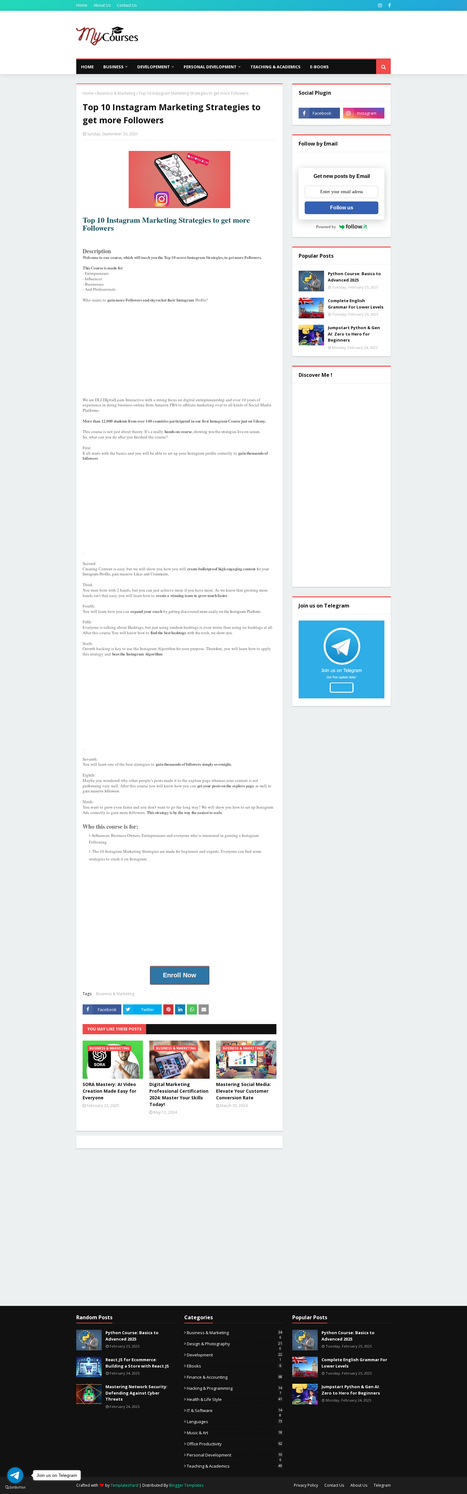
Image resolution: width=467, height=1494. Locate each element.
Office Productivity (234, 1444)
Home (81, 5)
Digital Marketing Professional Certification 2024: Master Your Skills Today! (178, 1094)
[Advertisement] (275, 34)
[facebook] (389, 5)
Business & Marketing (116, 93)
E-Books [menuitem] (319, 67)
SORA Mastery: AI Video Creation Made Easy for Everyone (109, 1091)
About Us (102, 5)
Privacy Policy (306, 1485)
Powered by (326, 226)
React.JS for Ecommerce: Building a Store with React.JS (137, 1363)
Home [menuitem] (87, 67)
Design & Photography (234, 1344)
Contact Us (127, 5)
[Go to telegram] (15, 1475)
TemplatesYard (124, 1485)
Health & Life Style (234, 1399)
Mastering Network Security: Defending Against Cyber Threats (136, 1393)
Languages (234, 1421)
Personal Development (234, 1455)
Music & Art (234, 1433)
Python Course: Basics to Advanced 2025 (354, 277)
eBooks (234, 1366)
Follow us (341, 207)
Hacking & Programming (234, 1388)
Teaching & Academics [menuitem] (275, 67)
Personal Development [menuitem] (210, 67)
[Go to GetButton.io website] (15, 1487)
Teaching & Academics (234, 1466)
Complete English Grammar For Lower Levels (355, 304)
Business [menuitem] (113, 67)
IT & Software (234, 1410)
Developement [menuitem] (153, 67)
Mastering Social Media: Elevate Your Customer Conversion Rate (243, 1091)
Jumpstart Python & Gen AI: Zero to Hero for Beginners (354, 334)
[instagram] (379, 5)
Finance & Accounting (234, 1377)
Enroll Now (179, 975)
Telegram (382, 1485)
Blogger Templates (186, 1485)
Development (234, 1355)
